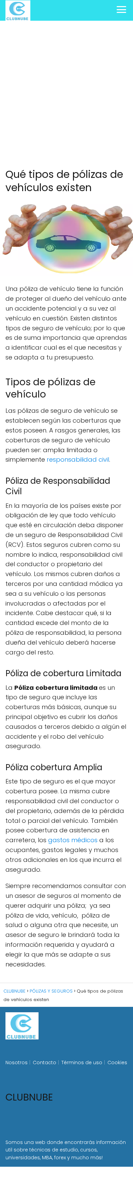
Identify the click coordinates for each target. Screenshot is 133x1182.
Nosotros (16, 1062)
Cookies (117, 1062)
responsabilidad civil (78, 459)
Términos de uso (81, 1062)
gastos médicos (73, 840)
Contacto (44, 1062)
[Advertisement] (66, 95)
